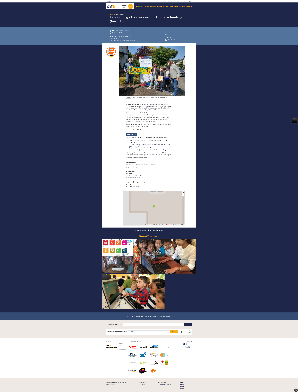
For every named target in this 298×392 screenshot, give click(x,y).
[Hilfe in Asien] (164, 256)
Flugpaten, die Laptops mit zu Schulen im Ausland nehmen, (147, 148)
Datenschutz (182, 386)
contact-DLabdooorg (136, 177)
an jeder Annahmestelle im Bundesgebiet (138, 110)
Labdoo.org (145, 104)
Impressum (182, 384)
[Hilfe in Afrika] (117, 265)
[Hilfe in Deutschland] (133, 292)
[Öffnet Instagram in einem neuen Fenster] (189, 332)
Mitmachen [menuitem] (153, 6)
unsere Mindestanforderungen (151, 108)
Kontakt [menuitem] (184, 1)
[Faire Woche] (143, 355)
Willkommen (109, 1)
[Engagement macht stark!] (120, 6)
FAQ (180, 390)
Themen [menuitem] (159, 6)
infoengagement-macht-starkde (164, 384)
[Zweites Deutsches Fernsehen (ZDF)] (154, 371)
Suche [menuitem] (190, 1)
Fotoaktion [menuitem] (189, 6)
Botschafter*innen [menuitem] (168, 6)
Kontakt (181, 382)
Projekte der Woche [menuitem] (179, 6)
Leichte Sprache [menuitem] (163, 1)
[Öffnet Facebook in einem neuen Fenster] (181, 332)
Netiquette (182, 388)
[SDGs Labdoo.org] (117, 247)
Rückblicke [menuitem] (170, 1)
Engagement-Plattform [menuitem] (142, 6)
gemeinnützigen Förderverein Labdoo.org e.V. (157, 155)
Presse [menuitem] (174, 1)
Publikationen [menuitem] (179, 1)
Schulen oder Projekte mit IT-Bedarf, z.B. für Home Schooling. (147, 150)
